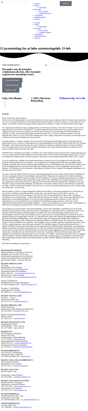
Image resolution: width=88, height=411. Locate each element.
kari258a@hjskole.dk (20, 269)
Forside (37, 4)
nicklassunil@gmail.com (23, 343)
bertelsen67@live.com (20, 311)
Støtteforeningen (40, 17)
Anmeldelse (39, 15)
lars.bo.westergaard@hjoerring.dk (24, 277)
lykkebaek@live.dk (20, 390)
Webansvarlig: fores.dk (72, 98)
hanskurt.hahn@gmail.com (22, 407)
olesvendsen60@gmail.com (22, 292)
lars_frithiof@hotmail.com (30, 400)
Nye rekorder (43, 11)
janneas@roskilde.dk (20, 366)
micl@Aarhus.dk (19, 318)
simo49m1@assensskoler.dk (23, 347)
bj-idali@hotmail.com (20, 301)
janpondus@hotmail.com (21, 386)
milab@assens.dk (19, 339)
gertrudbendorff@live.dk (21, 377)
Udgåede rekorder (45, 13)
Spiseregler (42, 7)
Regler (37, 6)
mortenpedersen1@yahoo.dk (25, 273)
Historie (37, 19)
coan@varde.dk (18, 328)
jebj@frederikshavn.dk (29, 285)
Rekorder (38, 9)
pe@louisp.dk (26, 356)
